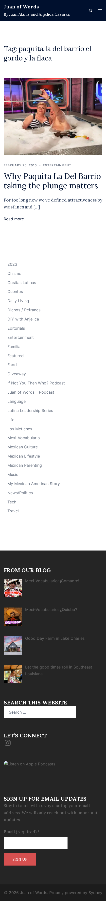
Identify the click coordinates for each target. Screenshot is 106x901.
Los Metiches (19, 428)
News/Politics (20, 492)
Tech (11, 501)
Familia (13, 346)
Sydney (95, 892)
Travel (13, 510)
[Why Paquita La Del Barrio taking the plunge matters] (53, 116)
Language (16, 401)
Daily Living (18, 300)
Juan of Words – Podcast (30, 392)
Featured (15, 355)
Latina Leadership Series (30, 410)
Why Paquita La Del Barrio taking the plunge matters (52, 181)
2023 (12, 264)
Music (12, 474)
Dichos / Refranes (23, 309)
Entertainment (57, 165)
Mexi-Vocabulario (23, 437)
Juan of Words (21, 6)
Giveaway (16, 373)
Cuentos (15, 291)
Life (10, 419)
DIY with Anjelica (23, 319)
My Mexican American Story (33, 483)
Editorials (16, 328)
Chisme (14, 273)
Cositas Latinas (21, 282)
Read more (14, 218)
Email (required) (22, 832)
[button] (90, 11)
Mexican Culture (22, 446)
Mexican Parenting (24, 465)
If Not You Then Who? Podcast (36, 382)
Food (12, 364)
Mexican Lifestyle (23, 456)
